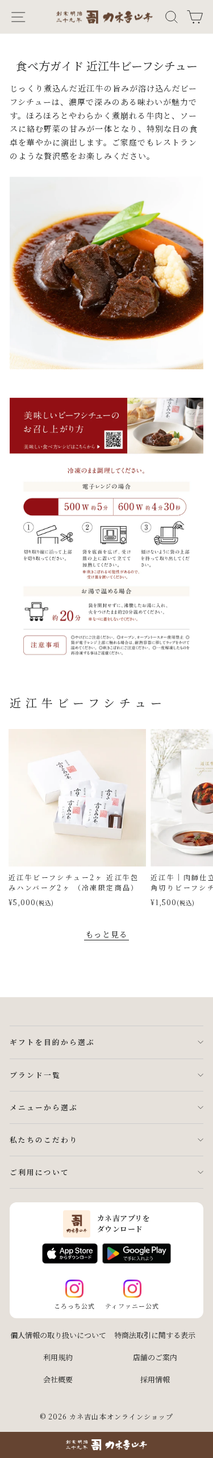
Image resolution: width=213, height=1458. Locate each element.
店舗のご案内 (155, 1357)
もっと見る (106, 934)
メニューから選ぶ (44, 1107)
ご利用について (39, 1172)
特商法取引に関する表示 (154, 1335)
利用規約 (58, 1357)
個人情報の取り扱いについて (58, 1335)
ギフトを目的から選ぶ (52, 1041)
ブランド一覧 (35, 1074)
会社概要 (58, 1379)
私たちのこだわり (44, 1139)
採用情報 (155, 1379)
